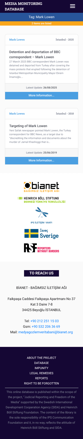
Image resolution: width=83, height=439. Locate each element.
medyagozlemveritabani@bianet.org (45, 332)
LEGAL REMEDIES (41, 373)
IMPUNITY (41, 368)
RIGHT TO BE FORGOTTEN (41, 383)
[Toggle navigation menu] (72, 6)
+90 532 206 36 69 (46, 327)
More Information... (41, 95)
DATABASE (41, 363)
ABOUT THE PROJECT (41, 358)
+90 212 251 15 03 (44, 321)
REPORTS (41, 378)
